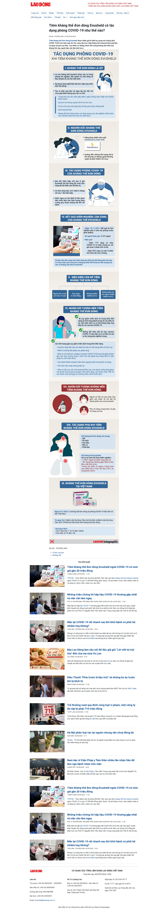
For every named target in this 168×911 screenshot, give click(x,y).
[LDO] (47, 576)
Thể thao (60, 13)
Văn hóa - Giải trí (122, 13)
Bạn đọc (99, 13)
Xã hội (43, 13)
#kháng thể (56, 555)
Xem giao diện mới (77, 17)
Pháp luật (81, 13)
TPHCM (70, 578)
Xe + (65, 17)
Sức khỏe (48, 17)
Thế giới (57, 17)
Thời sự (90, 13)
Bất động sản (36, 17)
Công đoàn (109, 13)
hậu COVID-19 (85, 606)
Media (51, 13)
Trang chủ (35, 13)
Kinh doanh (70, 13)
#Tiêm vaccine (58, 553)
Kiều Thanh (132, 688)
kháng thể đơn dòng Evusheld (126, 578)
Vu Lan (109, 661)
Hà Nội (70, 740)
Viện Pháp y (90, 771)
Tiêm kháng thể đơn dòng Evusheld (63, 41)
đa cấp (92, 719)
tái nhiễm (91, 638)
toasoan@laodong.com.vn (45, 900)
